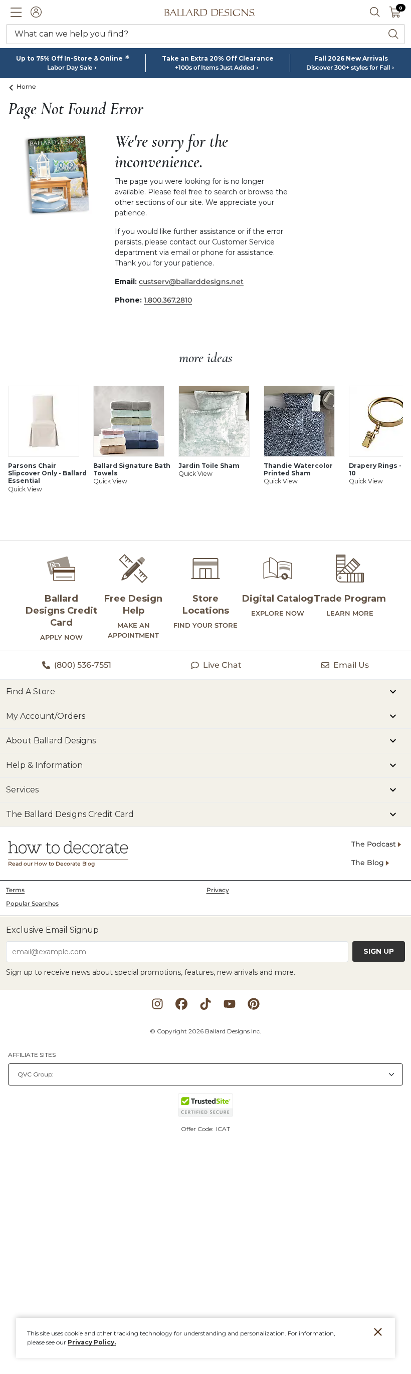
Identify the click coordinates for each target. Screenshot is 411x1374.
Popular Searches (32, 903)
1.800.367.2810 (168, 300)
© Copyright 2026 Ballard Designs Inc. (205, 1031)
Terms (15, 890)
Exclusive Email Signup (52, 930)
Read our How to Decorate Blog (51, 864)
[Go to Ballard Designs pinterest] (254, 1004)
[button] (16, 12)
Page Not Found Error (75, 109)
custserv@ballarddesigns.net (191, 281)
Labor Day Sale (69, 68)
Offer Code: (198, 1129)
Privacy (218, 890)
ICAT (223, 1129)
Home (26, 86)
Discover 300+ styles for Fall (348, 68)
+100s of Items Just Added (214, 68)
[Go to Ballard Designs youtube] (230, 1004)
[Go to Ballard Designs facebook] (181, 1004)
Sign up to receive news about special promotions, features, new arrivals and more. (150, 972)
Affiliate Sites (32, 1054)
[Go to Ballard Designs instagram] (157, 1004)
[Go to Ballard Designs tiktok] (205, 1004)
